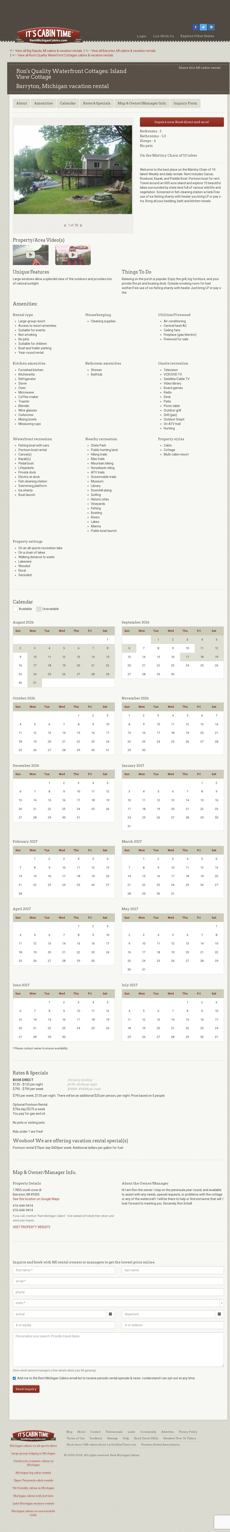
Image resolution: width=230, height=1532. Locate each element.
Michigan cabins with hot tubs (33, 1495)
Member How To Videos (179, 1438)
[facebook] (195, 27)
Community (148, 1431)
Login (141, 36)
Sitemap (112, 1438)
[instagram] (211, 27)
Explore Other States (197, 36)
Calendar (68, 103)
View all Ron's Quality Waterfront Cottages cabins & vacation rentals (65, 55)
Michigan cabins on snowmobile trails (33, 1513)
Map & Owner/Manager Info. (142, 103)
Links (131, 1431)
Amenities (43, 103)
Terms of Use (76, 1438)
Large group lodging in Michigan (33, 1453)
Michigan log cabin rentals (33, 1472)
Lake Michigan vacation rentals (33, 1503)
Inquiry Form (185, 103)
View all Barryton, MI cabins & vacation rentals (123, 51)
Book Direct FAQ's (146, 1438)
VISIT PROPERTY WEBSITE (32, 1227)
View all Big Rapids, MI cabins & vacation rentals (48, 51)
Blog (69, 1431)
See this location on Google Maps (36, 1199)
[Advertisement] (115, 10)
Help (126, 1438)
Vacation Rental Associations (160, 1444)
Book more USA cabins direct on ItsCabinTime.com (101, 1444)
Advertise (167, 1431)
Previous (7, 169)
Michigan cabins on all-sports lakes (33, 1445)
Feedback (96, 1438)
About (21, 103)
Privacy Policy (188, 1431)
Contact (95, 1431)
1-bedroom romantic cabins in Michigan (33, 1462)
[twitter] (203, 27)
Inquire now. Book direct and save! (182, 122)
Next (138, 169)
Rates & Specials (97, 103)
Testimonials (114, 1431)
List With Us (163, 36)
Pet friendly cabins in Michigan (33, 1488)
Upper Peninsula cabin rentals (33, 1480)
